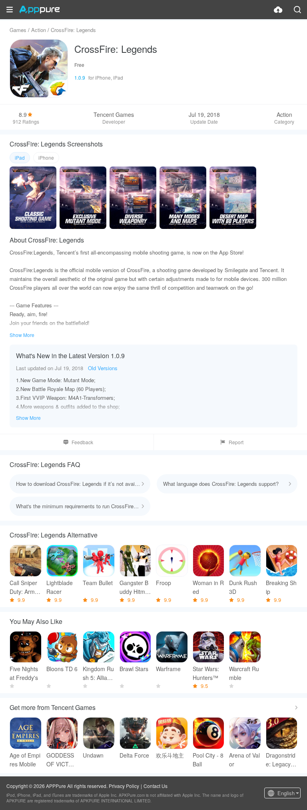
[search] (297, 9)
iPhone (46, 157)
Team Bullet (98, 583)
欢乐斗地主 (170, 755)
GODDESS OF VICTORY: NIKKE (61, 759)
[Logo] (39, 10)
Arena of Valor (244, 759)
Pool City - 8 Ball (208, 759)
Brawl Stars (134, 669)
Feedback (82, 442)
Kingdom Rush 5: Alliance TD (98, 673)
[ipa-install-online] (278, 9)
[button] (9, 9)
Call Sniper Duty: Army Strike (24, 587)
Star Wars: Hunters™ (206, 673)
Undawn (93, 755)
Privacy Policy (124, 785)
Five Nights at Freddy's (24, 673)
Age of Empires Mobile (25, 759)
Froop (163, 583)
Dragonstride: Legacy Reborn (281, 759)
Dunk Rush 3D (243, 587)
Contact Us (155, 785)
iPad (20, 157)
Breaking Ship (281, 587)
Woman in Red (208, 587)
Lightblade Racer (59, 587)
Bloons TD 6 (62, 669)
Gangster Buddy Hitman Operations (135, 587)
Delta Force (134, 755)
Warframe (168, 669)
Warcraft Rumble (244, 673)
